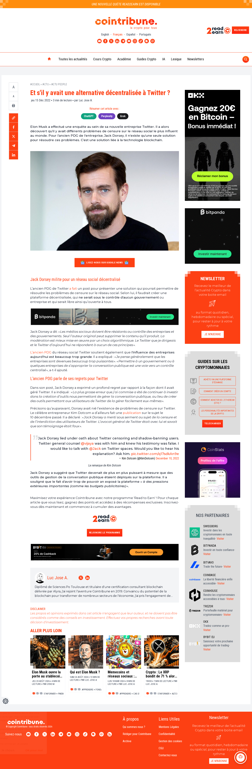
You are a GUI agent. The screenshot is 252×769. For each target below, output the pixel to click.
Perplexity (106, 116)
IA (163, 59)
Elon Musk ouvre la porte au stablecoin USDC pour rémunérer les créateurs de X (47, 674)
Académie (124, 59)
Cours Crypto (102, 59)
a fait (73, 288)
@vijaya (87, 443)
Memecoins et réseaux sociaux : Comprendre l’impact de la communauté (121, 674)
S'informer (164, 693)
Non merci (17, 750)
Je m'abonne (212, 334)
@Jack (95, 449)
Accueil (35, 84)
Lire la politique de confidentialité (24, 738)
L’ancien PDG (41, 352)
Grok (122, 116)
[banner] (104, 316)
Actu (45, 84)
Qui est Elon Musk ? (85, 672)
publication (132, 413)
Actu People (59, 84)
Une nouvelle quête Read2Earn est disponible (126, 4)
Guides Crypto (146, 59)
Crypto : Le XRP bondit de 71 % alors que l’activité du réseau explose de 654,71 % (161, 674)
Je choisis (42, 750)
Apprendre (87, 689)
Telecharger (212, 423)
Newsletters (195, 59)
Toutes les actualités (72, 59)
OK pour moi (68, 750)
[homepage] (41, 59)
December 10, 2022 (167, 458)
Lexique (176, 59)
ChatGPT (89, 116)
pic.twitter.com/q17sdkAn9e (155, 454)
